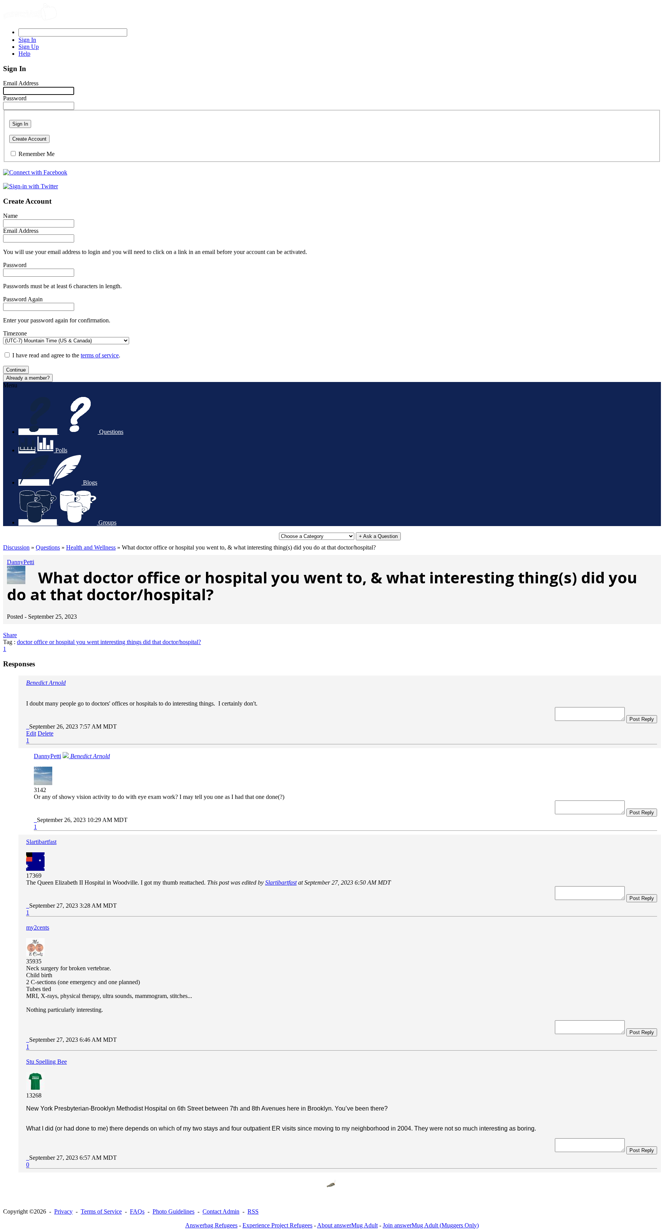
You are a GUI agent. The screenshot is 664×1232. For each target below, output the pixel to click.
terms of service (100, 355)
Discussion (16, 547)
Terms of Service (101, 1211)
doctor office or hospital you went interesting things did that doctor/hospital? (109, 642)
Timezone (15, 333)
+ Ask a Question (378, 536)
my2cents (37, 927)
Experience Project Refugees (277, 1225)
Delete (45, 733)
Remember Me (36, 154)
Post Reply (641, 719)
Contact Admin (221, 1211)
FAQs (137, 1211)
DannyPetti (20, 562)
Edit (31, 733)
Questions (48, 547)
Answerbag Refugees (211, 1225)
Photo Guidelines (173, 1211)
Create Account (29, 139)
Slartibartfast (41, 841)
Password (15, 98)
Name (10, 216)
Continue (16, 370)
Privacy (63, 1211)
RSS (253, 1211)
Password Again (23, 299)
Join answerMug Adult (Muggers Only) (431, 1225)
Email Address (20, 83)
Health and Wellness (91, 547)
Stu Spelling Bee (46, 1061)
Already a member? (28, 378)
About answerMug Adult (347, 1225)
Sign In (20, 124)
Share (10, 635)
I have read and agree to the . (66, 355)
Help (24, 53)
